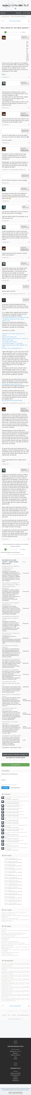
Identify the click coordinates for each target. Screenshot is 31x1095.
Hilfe (9, 1015)
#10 (29, 257)
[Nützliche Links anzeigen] (28, 21)
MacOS (15, 1058)
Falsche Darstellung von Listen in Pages (10, 952)
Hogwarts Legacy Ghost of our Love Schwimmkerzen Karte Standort (16, 848)
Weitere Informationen (17, 1092)
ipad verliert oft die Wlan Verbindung (9, 941)
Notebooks (15, 1078)
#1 (29, 77)
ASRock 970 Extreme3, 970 (9, 337)
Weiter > (24, 32)
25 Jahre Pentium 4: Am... (9, 896)
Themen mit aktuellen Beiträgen (18, 16)
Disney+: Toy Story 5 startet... (10, 903)
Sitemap (14, 1015)
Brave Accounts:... (8, 874)
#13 (29, 403)
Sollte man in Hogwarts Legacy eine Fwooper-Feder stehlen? (15, 837)
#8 (29, 220)
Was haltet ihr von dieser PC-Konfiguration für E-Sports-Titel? (11, 618)
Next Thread (20, 554)
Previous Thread (12, 554)
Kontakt (4, 1015)
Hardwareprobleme (15, 1075)
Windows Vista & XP (15, 1055)
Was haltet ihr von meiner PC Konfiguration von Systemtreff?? (11, 567)
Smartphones (15, 1080)
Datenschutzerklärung (14, 1019)
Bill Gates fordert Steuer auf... (11, 858)
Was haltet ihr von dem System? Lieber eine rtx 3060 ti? (11, 683)
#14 (29, 464)
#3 (29, 124)
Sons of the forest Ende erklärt (11, 822)
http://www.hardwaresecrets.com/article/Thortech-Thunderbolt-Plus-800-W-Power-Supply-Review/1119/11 (15, 319)
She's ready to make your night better (9, 918)
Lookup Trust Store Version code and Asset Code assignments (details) (15, 931)
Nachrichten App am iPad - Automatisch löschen (12, 934)
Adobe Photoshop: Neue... (10, 864)
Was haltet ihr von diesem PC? (11, 659)
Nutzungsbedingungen (23, 1015)
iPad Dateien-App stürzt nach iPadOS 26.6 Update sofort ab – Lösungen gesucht (15, 938)
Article (5, 799)
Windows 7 (15, 1053)
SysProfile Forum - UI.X (12, 1011)
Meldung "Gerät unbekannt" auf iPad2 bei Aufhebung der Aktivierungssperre (15, 947)
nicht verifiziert (4, 940)
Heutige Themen (5, 16)
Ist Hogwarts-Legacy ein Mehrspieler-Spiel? (14, 811)
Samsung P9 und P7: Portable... (11, 893)
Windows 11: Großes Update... (11, 877)
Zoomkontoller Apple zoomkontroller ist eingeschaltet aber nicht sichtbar (15, 950)
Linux (15, 1057)
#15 (29, 539)
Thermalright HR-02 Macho (9, 342)
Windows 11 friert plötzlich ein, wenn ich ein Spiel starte (13, 912)
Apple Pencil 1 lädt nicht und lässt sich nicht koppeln (13, 943)
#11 (29, 280)
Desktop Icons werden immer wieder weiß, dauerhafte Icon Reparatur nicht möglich (15, 920)
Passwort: (3, 780)
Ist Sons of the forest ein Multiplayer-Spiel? (13, 840)
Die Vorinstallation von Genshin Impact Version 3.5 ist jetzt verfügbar (16, 797)
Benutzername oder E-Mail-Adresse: (9, 774)
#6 (29, 183)
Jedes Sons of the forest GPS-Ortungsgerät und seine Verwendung (16, 825)
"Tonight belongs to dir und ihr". (8, 914)
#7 (29, 201)
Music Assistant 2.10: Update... (11, 887)
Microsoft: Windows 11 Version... (11, 880)
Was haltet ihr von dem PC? (10, 670)
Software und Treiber (15, 1073)
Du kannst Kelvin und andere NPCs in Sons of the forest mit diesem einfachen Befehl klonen (16, 801)
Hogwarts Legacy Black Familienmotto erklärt (14, 814)
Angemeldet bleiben (15, 787)
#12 (29, 293)
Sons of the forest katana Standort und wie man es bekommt (15, 833)
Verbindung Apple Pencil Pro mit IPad (9, 955)
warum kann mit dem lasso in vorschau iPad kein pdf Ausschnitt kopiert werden (15, 945)
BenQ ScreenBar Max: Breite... (11, 884)
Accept (10, 1092)
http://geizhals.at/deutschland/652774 (12, 384)
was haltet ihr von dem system (11, 735)
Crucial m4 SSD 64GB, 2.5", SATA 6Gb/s (12, 343)
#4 (29, 142)
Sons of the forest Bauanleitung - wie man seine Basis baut (16, 818)
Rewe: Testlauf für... (8, 890)
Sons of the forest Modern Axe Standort (13, 808)
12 (20, 32)
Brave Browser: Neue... (9, 868)
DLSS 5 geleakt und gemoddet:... (11, 861)
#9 (29, 242)
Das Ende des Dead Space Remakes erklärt (14, 829)
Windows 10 (13, 1051)
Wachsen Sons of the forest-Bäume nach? (13, 805)
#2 (29, 107)
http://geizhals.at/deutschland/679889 (12, 400)
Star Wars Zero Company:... (10, 871)
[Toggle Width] (3, 1011)
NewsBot (6, 859)
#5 (29, 169)
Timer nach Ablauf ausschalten (8, 936)
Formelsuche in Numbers (7, 954)
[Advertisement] (14, 51)
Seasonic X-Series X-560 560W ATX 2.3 (12, 348)
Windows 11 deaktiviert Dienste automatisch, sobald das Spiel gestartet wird (15, 916)
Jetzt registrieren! (15, 764)
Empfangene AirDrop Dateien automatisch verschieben (13, 933)
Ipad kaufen (4, 929)
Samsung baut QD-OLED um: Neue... (12, 899)
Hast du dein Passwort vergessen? (9, 784)
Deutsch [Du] (24, 1011)
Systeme (15, 1077)
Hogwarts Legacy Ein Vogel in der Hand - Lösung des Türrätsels (16, 844)
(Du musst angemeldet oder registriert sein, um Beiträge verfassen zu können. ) (15, 545)
